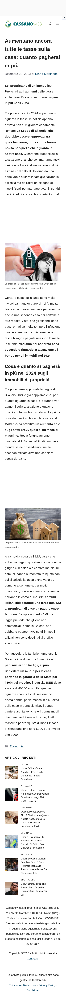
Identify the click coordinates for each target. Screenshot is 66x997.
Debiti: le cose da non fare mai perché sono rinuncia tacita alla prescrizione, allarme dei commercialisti (34, 865)
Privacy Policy (47, 985)
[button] (50, 24)
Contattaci (33, 958)
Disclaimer (33, 990)
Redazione (29, 985)
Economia (17, 746)
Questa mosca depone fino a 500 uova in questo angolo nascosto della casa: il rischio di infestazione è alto (35, 818)
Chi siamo (15, 985)
